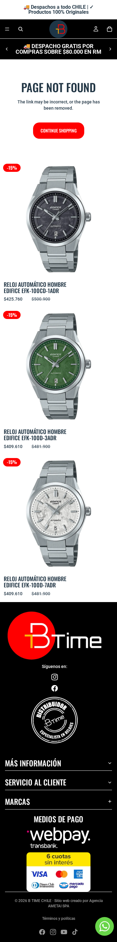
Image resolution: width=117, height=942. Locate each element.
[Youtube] (64, 932)
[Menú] (7, 29)
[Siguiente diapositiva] (110, 49)
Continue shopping (59, 130)
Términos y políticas (58, 918)
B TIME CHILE (39, 901)
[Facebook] (42, 932)
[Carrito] (109, 29)
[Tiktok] (75, 932)
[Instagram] (53, 932)
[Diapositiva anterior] (7, 49)
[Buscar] (20, 29)
